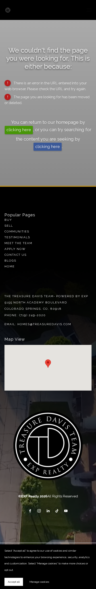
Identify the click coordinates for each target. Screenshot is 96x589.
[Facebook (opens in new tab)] (30, 510)
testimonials (17, 237)
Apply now (15, 249)
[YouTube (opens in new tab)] (65, 510)
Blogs (10, 260)
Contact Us (15, 254)
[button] (48, 364)
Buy (8, 219)
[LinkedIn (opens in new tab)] (48, 510)
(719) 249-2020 (32, 315)
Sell (8, 225)
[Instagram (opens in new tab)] (39, 510)
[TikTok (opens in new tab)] (57, 510)
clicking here (18, 129)
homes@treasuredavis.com (44, 324)
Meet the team (18, 243)
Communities (16, 231)
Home (9, 266)
